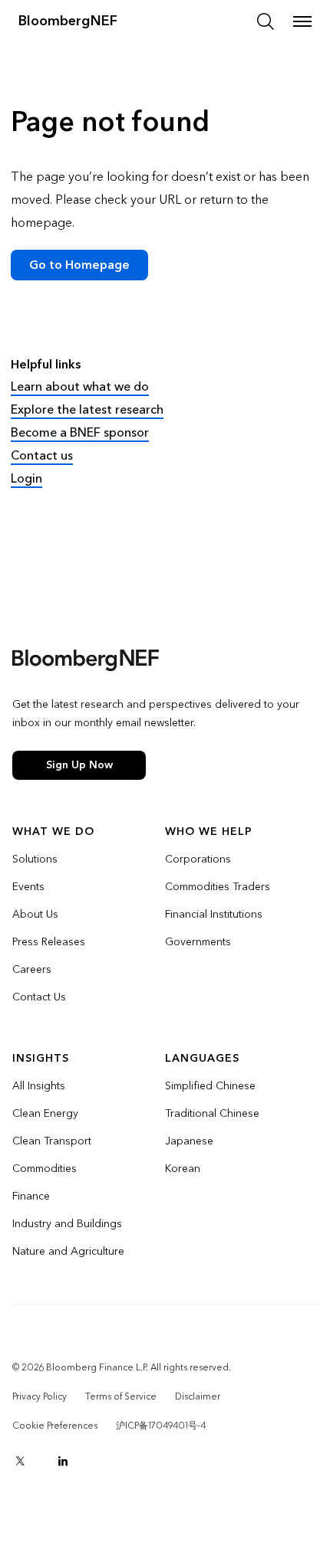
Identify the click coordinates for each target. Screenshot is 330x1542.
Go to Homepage (79, 265)
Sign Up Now (79, 765)
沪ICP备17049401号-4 (161, 1425)
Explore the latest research (87, 409)
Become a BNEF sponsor (80, 432)
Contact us (42, 455)
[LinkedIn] (63, 1461)
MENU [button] (302, 21)
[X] (20, 1461)
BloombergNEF (67, 21)
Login (26, 478)
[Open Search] (265, 21)
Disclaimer (197, 1396)
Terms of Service (121, 1396)
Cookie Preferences (54, 1425)
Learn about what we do (80, 386)
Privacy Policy (39, 1396)
